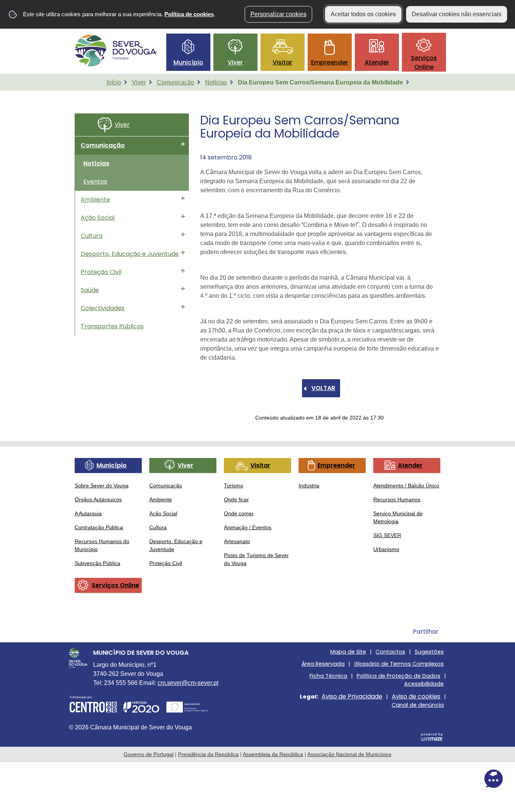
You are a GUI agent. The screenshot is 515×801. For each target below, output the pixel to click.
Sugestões (429, 652)
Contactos (390, 652)
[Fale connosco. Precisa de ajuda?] (427, 779)
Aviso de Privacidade (352, 696)
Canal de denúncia (418, 705)
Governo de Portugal (148, 754)
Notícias (216, 82)
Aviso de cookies (416, 696)
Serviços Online (424, 62)
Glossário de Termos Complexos (399, 664)
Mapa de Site (348, 652)
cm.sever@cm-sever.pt (188, 683)
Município (188, 62)
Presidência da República (208, 754)
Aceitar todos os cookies (363, 14)
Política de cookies (189, 14)
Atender (377, 62)
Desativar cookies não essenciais (456, 14)
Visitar (282, 62)
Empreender (329, 62)
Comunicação (175, 82)
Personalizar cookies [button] (278, 14)
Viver (235, 62)
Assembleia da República (273, 754)
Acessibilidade (424, 684)
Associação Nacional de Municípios (349, 754)
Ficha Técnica (328, 676)
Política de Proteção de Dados (398, 676)
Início (114, 82)
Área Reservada (323, 664)
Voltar (323, 388)
